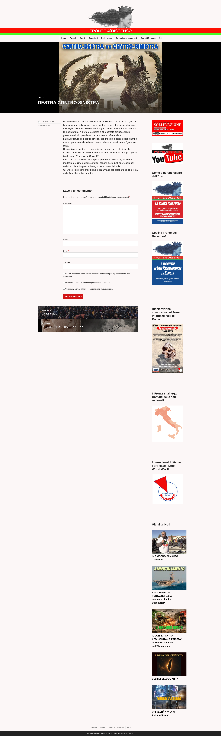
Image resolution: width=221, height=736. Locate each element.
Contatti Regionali (148, 38)
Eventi (82, 38)
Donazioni (93, 38)
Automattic (129, 733)
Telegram (103, 727)
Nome (66, 240)
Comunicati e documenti (126, 38)
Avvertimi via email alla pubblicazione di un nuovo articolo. (89, 289)
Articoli (73, 38)
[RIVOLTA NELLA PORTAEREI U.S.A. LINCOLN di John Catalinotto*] (169, 578)
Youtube (112, 727)
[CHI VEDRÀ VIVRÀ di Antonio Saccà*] (169, 697)
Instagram (120, 727)
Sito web (66, 262)
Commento (68, 203)
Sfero (129, 727)
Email (66, 251)
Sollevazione (106, 38)
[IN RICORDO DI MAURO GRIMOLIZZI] (169, 542)
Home (63, 38)
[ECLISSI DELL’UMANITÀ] (169, 664)
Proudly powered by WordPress (98, 733)
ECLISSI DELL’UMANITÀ (165, 679)
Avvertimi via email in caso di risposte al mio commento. (87, 283)
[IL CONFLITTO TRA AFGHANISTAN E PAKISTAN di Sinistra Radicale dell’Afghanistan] (169, 621)
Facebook (94, 727)
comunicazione (47, 122)
